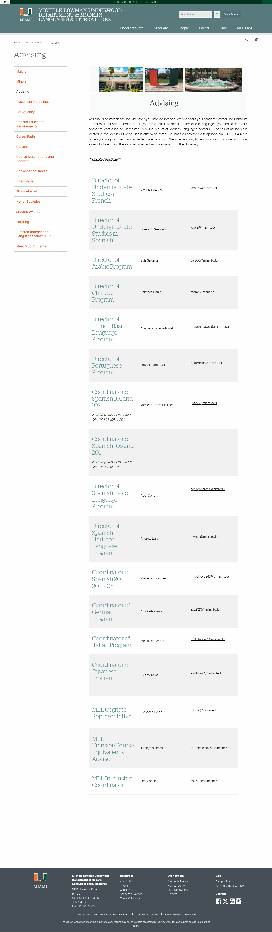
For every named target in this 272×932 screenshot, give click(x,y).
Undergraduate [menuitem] (131, 28)
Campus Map (223, 881)
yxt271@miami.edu (204, 403)
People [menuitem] (183, 28)
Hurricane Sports (178, 890)
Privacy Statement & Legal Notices (180, 914)
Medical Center (177, 885)
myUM (124, 885)
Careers (22, 146)
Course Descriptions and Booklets (35, 159)
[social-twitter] (225, 901)
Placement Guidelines (32, 101)
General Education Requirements (30, 124)
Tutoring (22, 222)
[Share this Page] (255, 40)
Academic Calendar (131, 894)
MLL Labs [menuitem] (244, 28)
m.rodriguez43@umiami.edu (210, 576)
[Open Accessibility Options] (5, 2)
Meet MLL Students (31, 246)
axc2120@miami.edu (205, 609)
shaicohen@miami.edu (206, 781)
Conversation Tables (31, 171)
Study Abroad (26, 191)
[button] (263, 921)
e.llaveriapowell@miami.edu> (210, 326)
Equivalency (25, 112)
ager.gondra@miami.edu (208, 489)
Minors (21, 81)
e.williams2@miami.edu (207, 673)
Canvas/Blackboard (131, 898)
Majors (21, 71)
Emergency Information (147, 914)
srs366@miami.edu (204, 260)
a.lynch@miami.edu (204, 536)
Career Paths (26, 136)
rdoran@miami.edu (203, 292)
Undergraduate (35, 43)
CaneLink (125, 890)
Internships (24, 181)
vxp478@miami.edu (204, 188)
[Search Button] (217, 14)
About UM (126, 881)
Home (17, 43)
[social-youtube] (232, 901)
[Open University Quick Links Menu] (267, 2)
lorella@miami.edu (203, 227)
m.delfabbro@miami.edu (208, 639)
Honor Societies (28, 201)
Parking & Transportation (230, 885)
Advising (55, 43)
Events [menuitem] (204, 28)
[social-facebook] (218, 901)
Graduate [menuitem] (161, 28)
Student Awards (28, 211)
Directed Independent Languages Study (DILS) (34, 234)
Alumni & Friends (178, 881)
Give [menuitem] (223, 28)
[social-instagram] (238, 901)
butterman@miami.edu (207, 363)
